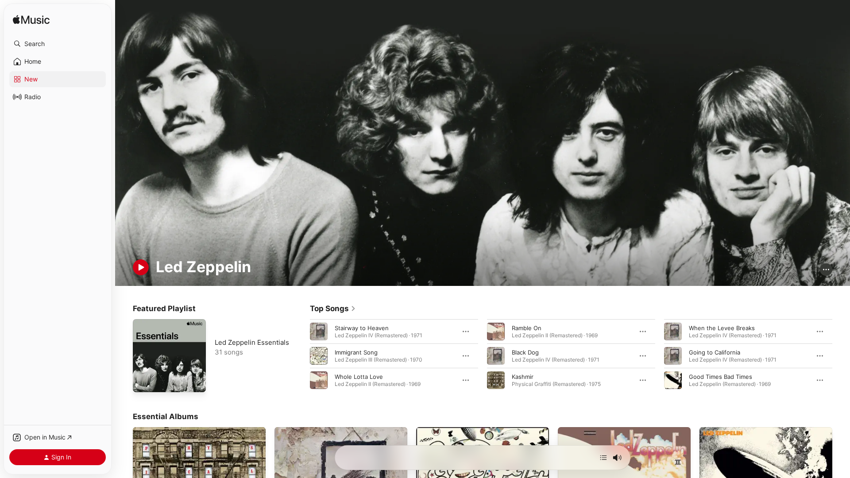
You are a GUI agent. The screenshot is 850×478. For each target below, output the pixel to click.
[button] (57, 43)
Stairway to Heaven (362, 327)
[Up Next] (603, 457)
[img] (31, 20)
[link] (333, 308)
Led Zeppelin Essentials (252, 342)
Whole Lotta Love (359, 376)
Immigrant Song (356, 351)
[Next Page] (841, 355)
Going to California (714, 351)
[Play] (141, 267)
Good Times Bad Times (720, 376)
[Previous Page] (301, 355)
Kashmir (522, 376)
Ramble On (526, 327)
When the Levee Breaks (722, 327)
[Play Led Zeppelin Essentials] (144, 381)
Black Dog (525, 351)
